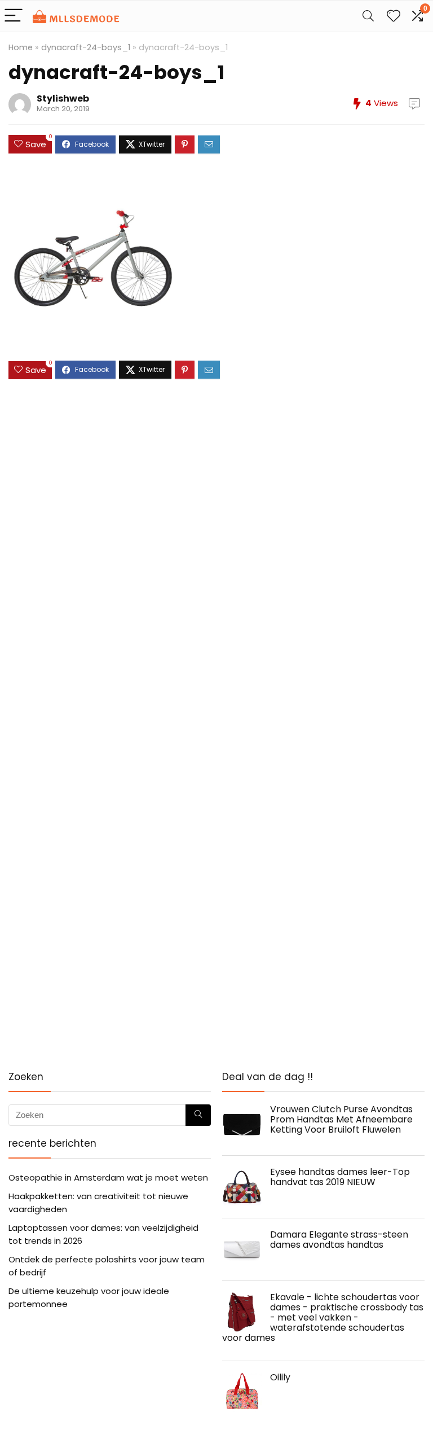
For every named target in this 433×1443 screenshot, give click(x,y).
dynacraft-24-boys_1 (85, 47)
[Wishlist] (393, 16)
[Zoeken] (198, 1115)
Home (20, 47)
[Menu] (13, 16)
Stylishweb (63, 98)
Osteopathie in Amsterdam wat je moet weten (108, 1177)
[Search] (368, 16)
